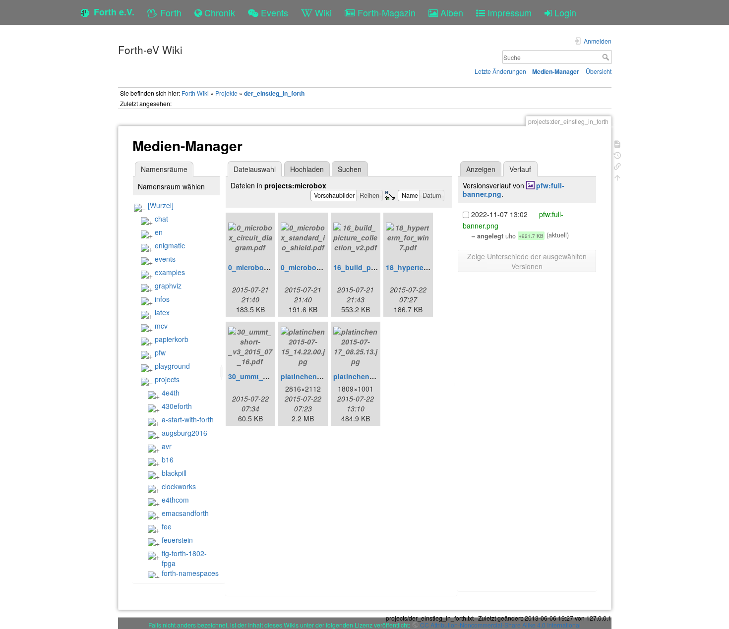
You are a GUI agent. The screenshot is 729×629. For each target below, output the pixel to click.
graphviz (168, 285)
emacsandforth (185, 513)
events (165, 259)
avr (167, 446)
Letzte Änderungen (500, 71)
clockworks (179, 486)
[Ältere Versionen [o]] (617, 154)
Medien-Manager (555, 71)
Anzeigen (480, 169)
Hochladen (307, 169)
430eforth (177, 406)
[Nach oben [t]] (617, 176)
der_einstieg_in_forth (274, 93)
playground (172, 366)
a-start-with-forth (188, 419)
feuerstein (177, 540)
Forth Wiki (195, 93)
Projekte (226, 93)
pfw (160, 352)
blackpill (174, 473)
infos (162, 299)
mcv (161, 326)
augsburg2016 (184, 433)
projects (167, 379)
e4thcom (175, 500)
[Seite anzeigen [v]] (617, 143)
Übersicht (598, 71)
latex (162, 312)
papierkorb (171, 339)
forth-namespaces (190, 573)
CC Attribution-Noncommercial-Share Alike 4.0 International (500, 625)
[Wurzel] (161, 205)
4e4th (171, 393)
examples (170, 272)
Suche (606, 57)
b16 (168, 459)
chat (161, 219)
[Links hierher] (617, 165)
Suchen (350, 169)
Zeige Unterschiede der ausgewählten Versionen (527, 261)
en (159, 232)
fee (167, 526)
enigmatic (170, 245)
